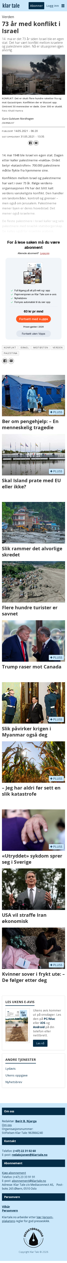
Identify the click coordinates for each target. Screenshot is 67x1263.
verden (58, 347)
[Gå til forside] (11, 5)
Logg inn (52, 6)
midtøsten (40, 347)
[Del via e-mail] (36, 142)
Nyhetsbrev (13, 1082)
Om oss (7, 1125)
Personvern (10, 1210)
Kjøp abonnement (14, 1173)
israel (24, 347)
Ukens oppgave (16, 1075)
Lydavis (10, 1068)
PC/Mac (49, 1019)
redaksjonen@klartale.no (29, 1155)
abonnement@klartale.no (29, 1181)
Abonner (36, 6)
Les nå (40, 1043)
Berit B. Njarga (26, 1121)
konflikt (10, 347)
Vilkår (6, 1207)
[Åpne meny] (62, 6)
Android (39, 1027)
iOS (42, 1023)
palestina (10, 353)
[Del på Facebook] (30, 142)
